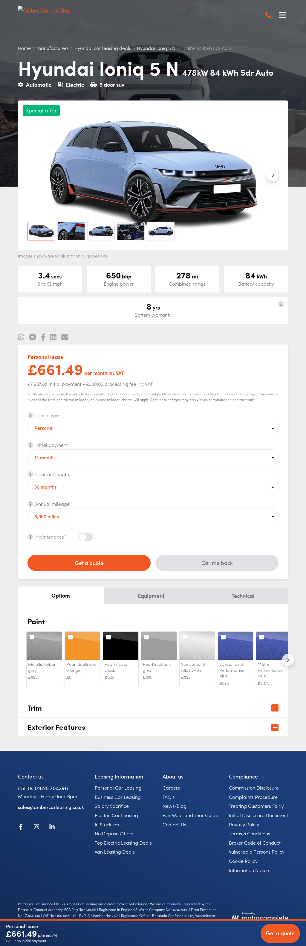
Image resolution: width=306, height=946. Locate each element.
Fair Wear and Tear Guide (190, 815)
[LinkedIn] (52, 827)
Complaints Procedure (253, 796)
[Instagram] (36, 827)
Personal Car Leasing (118, 787)
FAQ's (169, 796)
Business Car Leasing (118, 796)
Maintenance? (51, 536)
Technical (243, 595)
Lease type (47, 415)
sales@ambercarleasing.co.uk (51, 807)
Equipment (151, 595)
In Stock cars (108, 824)
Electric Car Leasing (116, 815)
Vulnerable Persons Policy (256, 851)
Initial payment (51, 444)
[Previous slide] (33, 175)
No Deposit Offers (114, 833)
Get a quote (89, 562)
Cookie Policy (243, 860)
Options (61, 595)
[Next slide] (273, 175)
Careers (171, 787)
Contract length (52, 474)
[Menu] (282, 15)
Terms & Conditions (249, 833)
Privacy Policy (244, 824)
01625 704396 (51, 788)
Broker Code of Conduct (255, 842)
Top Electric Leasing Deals (123, 842)
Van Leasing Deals (115, 851)
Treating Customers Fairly (256, 805)
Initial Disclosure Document (258, 815)
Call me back (217, 562)
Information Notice (249, 870)
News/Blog (174, 805)
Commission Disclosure (254, 787)
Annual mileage (52, 503)
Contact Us (174, 824)
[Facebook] (21, 827)
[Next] (288, 660)
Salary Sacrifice (112, 805)
